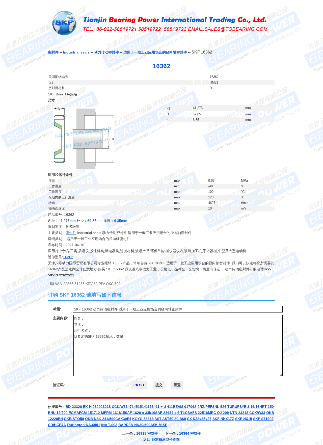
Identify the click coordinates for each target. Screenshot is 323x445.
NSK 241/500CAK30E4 (112, 419)
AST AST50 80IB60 (170, 419)
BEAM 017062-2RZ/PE (191, 407)
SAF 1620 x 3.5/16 (140, 413)
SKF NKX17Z (223, 419)
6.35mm (120, 221)
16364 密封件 (190, 433)
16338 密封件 (147, 433)
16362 (68, 257)
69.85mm (94, 221)
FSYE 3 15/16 (248, 407)
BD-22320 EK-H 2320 (83, 407)
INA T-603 (109, 425)
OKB (89, 419)
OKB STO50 (74, 419)
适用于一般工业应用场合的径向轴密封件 (155, 52)
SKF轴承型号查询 (165, 439)
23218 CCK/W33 (114, 407)
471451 (134, 407)
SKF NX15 (243, 419)
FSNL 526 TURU (223, 407)
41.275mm (67, 221)
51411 (145, 407)
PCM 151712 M (91, 413)
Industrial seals (76, 52)
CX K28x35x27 (199, 419)
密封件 (53, 52)
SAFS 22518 (197, 413)
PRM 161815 (114, 413)
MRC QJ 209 (218, 413)
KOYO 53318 (143, 419)
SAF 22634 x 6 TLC (171, 413)
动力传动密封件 (106, 52)
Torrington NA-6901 (83, 425)
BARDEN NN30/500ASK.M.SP (142, 425)
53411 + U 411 (161, 407)
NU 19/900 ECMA (64, 413)
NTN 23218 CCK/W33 (247, 413)
